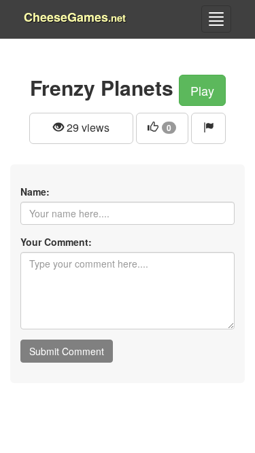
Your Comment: (56, 242)
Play (202, 90)
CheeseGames (75, 17)
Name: (35, 191)
